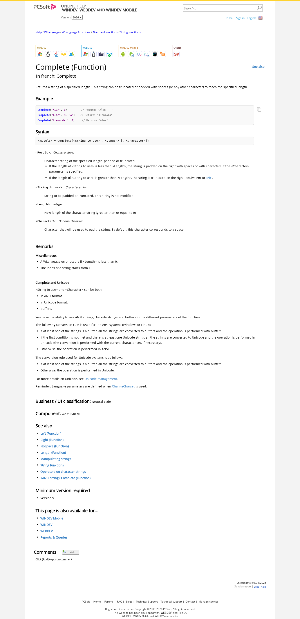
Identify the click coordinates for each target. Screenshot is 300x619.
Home (228, 18)
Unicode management (101, 379)
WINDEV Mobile (51, 518)
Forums (109, 601)
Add (72, 552)
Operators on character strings (63, 471)
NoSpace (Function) (54, 446)
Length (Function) (53, 452)
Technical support (171, 601)
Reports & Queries (53, 537)
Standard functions (105, 32)
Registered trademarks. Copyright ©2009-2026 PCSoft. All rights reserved (150, 609)
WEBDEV (46, 531)
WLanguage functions (76, 32)
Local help (260, 587)
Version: (66, 17)
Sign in (240, 18)
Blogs (129, 601)
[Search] (259, 8)
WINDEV (46, 525)
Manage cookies (209, 601)
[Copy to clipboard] (259, 110)
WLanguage (52, 32)
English (251, 18)
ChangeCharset (123, 386)
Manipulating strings (55, 459)
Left (208, 178)
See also (258, 66)
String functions (130, 32)
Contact (190, 601)
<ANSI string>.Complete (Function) (65, 478)
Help (39, 32)
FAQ (119, 601)
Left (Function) (50, 433)
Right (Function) (51, 440)
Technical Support (147, 601)
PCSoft (86, 601)
